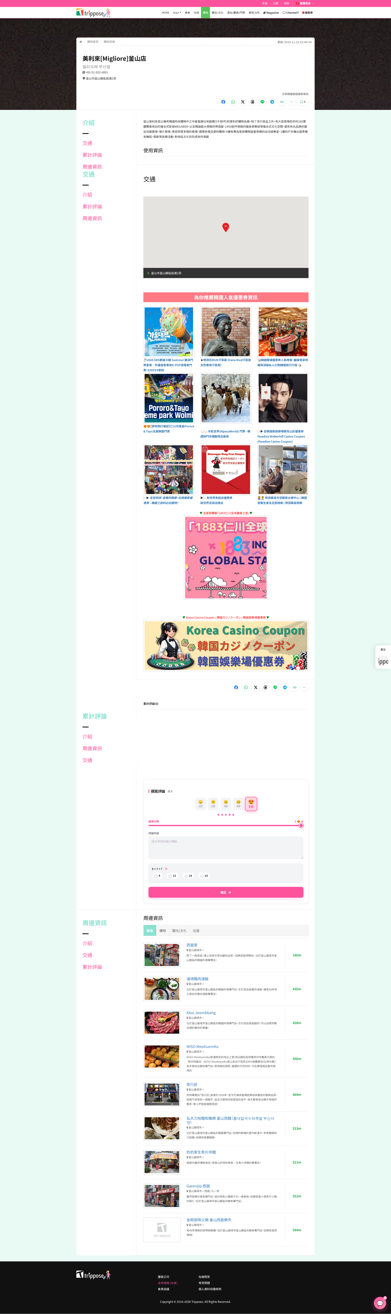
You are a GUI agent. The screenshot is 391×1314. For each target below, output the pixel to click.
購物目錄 (109, 42)
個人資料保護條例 (210, 1289)
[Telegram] (272, 102)
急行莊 (192, 1084)
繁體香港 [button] (305, 3)
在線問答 (204, 1277)
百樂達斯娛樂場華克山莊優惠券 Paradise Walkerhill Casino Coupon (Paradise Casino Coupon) (281, 436)
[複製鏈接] (282, 102)
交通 (87, 143)
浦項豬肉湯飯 (198, 978)
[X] (243, 102)
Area (176, 12)
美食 (187, 12)
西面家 (192, 944)
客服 (265, 3)
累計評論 (92, 155)
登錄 (286, 3)
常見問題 (204, 1283)
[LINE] (262, 102)
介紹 (87, 194)
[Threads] (252, 102)
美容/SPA (254, 12)
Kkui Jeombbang (201, 1012)
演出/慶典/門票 (236, 12)
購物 (205, 12)
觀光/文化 (217, 12)
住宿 (196, 12)
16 (206, 875)
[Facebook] (223, 102)
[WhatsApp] (233, 102)
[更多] (292, 102)
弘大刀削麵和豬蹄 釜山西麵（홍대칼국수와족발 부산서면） (230, 1120)
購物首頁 (93, 42)
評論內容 (153, 833)
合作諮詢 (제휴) (168, 1283)
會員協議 (163, 1289)
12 (174, 875)
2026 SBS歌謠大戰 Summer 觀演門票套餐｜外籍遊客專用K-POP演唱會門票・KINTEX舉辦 (168, 365)
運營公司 (163, 1277)
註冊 (275, 3)
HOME (165, 12)
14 (190, 875)
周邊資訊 (92, 166)
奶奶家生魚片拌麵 (201, 1152)
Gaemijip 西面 (198, 1185)
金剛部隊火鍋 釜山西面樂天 (209, 1219)
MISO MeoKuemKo (203, 1046)
